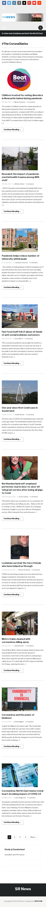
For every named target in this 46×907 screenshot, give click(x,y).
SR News (23, 889)
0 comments (31, 102)
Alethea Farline (19, 184)
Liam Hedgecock (20, 798)
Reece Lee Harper (24, 570)
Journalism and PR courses (14, 855)
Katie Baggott (19, 722)
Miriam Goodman (19, 102)
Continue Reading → (12, 130)
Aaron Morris (19, 338)
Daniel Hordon (19, 414)
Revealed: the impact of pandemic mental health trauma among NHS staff (20, 177)
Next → (33, 837)
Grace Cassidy (23, 497)
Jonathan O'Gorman (21, 262)
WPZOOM (38, 901)
